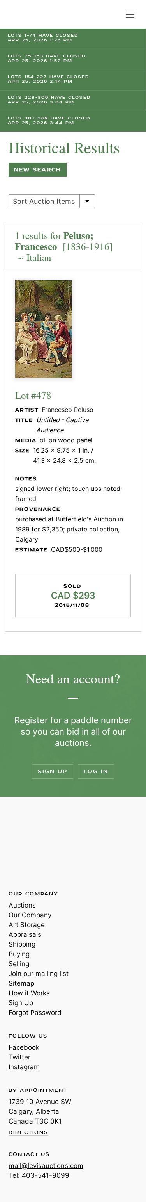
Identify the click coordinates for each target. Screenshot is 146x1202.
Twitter (19, 1057)
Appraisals (25, 934)
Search (114, 15)
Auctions (22, 905)
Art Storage (27, 925)
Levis (34, 843)
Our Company (30, 915)
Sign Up (52, 771)
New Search (37, 169)
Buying (19, 954)
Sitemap (21, 983)
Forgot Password (35, 1013)
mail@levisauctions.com (46, 1166)
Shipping (22, 944)
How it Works (29, 993)
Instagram (24, 1067)
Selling (19, 964)
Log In (96, 771)
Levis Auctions (27, 14)
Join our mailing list (39, 973)
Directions (28, 1133)
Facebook (24, 1047)
